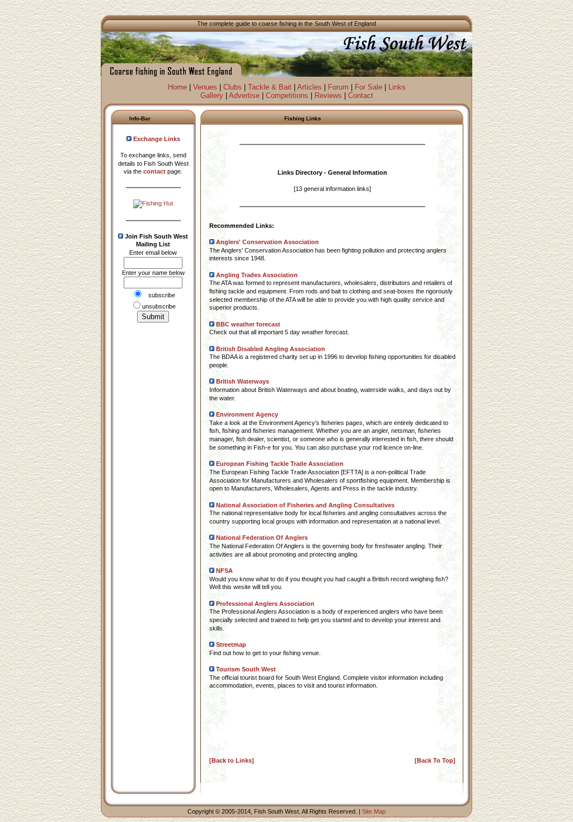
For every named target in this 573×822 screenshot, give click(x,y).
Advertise (244, 95)
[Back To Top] (435, 760)
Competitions (287, 95)
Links (397, 87)
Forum (338, 87)
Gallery (211, 95)
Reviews (328, 95)
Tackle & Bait (270, 87)
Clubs (232, 87)
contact (154, 171)
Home (177, 87)
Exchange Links (156, 139)
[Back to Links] (231, 760)
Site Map (374, 811)
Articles (309, 87)
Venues (205, 87)
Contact (360, 95)
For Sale (368, 87)
